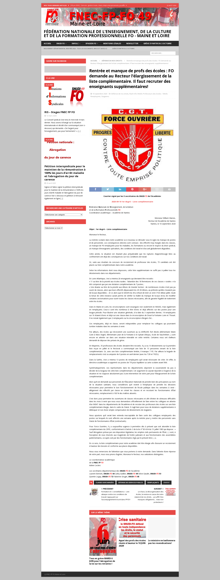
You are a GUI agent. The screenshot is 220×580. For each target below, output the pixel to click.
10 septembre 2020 (100, 94)
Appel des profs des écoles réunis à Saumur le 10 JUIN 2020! (132, 543)
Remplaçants (96, 96)
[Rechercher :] (163, 53)
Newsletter (132, 43)
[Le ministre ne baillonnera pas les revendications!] (162, 527)
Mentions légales (112, 43)
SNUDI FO (60, 43)
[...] (79, 131)
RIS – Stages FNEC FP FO (59, 112)
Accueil (47, 43)
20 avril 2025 (51, 183)
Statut (166, 482)
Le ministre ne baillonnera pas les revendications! (161, 542)
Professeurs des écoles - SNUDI (155, 94)
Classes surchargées (105, 482)
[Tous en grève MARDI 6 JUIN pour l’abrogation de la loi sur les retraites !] (103, 536)
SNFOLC (75, 43)
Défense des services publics (130, 482)
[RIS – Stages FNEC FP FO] (65, 96)
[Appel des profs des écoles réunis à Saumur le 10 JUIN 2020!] (132, 527)
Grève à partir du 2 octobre (157, 43)
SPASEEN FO (91, 43)
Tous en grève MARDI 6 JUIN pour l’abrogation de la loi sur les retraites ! (102, 561)
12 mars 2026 (51, 116)
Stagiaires (105, 96)
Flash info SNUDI (135, 94)
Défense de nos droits (120, 94)
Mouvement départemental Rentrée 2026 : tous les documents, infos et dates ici (75, 48)
